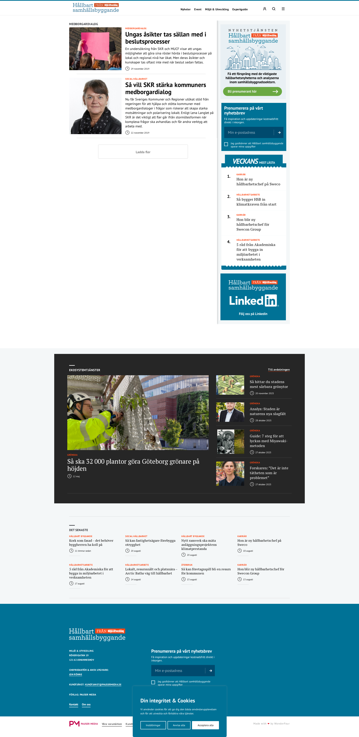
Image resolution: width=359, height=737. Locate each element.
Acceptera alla (206, 725)
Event (197, 9)
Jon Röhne (75, 674)
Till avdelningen (279, 369)
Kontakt (73, 704)
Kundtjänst (132, 724)
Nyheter (186, 9)
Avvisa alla (179, 725)
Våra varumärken (112, 724)
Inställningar (153, 725)
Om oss (86, 704)
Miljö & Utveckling (217, 9)
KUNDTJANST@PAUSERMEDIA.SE (103, 684)
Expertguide (240, 9)
